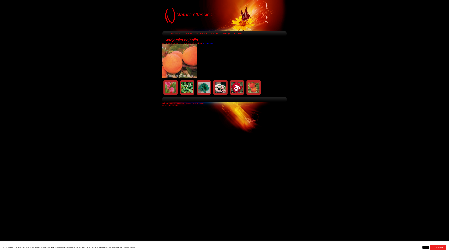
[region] (224, 246)
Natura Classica (194, 14)
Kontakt (238, 33)
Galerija (226, 33)
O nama (188, 33)
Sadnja (214, 33)
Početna (175, 33)
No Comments (208, 43)
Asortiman (201, 33)
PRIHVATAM (438, 247)
